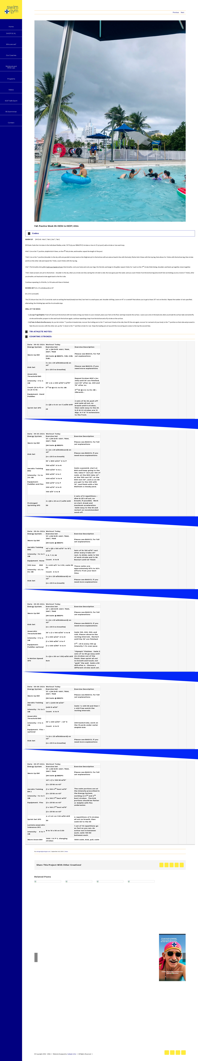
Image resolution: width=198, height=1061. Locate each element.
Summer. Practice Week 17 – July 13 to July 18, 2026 (45, 957)
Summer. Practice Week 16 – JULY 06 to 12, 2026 (76, 957)
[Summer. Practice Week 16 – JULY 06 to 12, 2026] (79, 957)
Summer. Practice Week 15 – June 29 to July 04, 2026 (108, 957)
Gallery (50, 957)
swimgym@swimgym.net (43, 851)
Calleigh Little (71, 1054)
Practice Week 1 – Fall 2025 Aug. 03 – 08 (139, 957)
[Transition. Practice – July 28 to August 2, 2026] (172, 957)
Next (182, 12)
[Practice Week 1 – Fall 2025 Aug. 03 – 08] (141, 957)
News (66, 851)
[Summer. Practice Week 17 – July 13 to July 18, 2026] (47, 957)
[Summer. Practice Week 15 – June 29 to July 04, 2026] (110, 957)
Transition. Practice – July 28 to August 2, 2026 (170, 957)
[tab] (110, 233)
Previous (176, 12)
